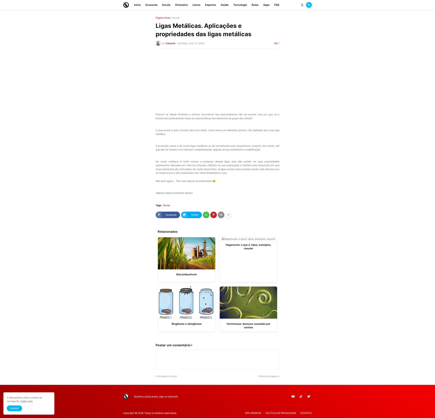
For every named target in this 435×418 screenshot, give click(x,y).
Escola (176, 18)
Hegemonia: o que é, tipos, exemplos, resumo (248, 246)
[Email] (221, 215)
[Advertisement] (217, 76)
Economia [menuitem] (151, 4)
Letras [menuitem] (196, 4)
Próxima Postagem (268, 376)
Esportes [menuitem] (210, 4)
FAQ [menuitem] (276, 4)
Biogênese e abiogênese (187, 323)
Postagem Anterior (167, 376)
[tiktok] (301, 396)
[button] (302, 5)
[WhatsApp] (206, 215)
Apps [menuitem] (266, 4)
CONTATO (306, 413)
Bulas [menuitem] (255, 4)
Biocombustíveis (186, 274)
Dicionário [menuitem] (181, 4)
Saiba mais (27, 401)
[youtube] (293, 396)
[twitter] (309, 396)
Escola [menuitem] (166, 4)
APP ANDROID (253, 413)
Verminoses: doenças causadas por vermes (248, 325)
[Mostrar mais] (228, 215)
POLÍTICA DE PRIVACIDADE (280, 413)
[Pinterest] (213, 215)
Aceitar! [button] (14, 408)
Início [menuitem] (137, 4)
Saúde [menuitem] (225, 4)
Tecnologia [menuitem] (240, 4)
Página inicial (163, 18)
